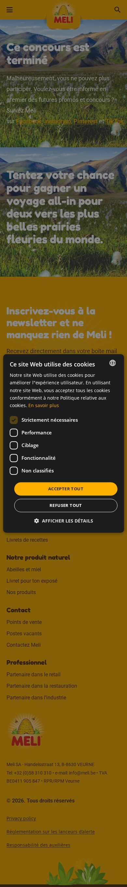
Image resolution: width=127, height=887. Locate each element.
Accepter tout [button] (65, 489)
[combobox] (112, 363)
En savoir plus (43, 405)
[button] (63, 521)
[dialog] (63, 443)
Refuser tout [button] (65, 506)
